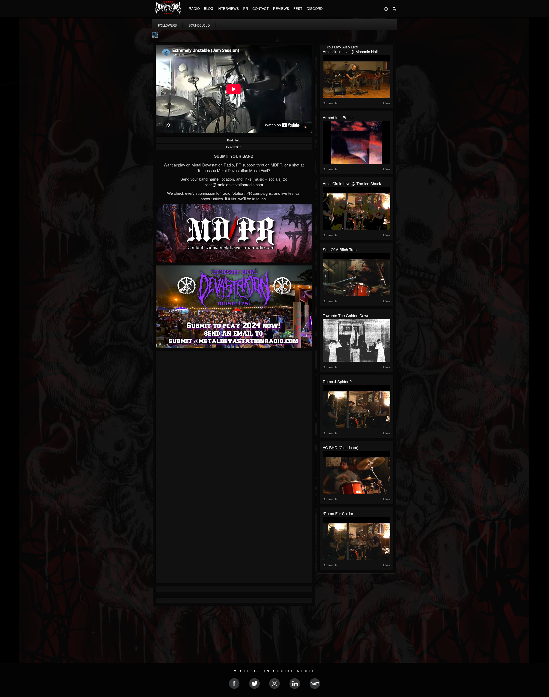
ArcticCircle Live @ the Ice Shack (352, 183)
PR (245, 8)
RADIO (194, 8)
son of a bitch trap (340, 249)
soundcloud (199, 25)
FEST (297, 8)
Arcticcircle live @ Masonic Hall (350, 51)
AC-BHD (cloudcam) (340, 447)
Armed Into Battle (338, 117)
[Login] (386, 8)
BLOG (208, 8)
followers (167, 25)
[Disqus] (233, 411)
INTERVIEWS (228, 8)
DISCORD (315, 8)
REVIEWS (281, 8)
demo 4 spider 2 (337, 381)
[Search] (394, 8)
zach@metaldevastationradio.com (233, 184)
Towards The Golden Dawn (346, 315)
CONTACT (260, 8)
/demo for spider (338, 513)
